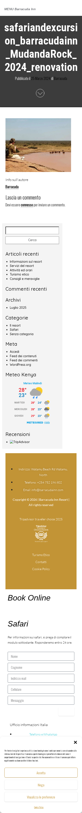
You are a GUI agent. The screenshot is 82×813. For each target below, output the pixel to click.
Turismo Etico (41, 555)
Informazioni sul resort (26, 262)
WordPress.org (20, 365)
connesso (27, 204)
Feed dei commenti (24, 360)
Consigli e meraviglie (25, 279)
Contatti (41, 562)
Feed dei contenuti (23, 356)
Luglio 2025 (18, 308)
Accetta (41, 772)
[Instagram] (41, 574)
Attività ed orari (21, 270)
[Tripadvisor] (49, 574)
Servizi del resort (22, 266)
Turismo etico (19, 274)
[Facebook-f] (33, 574)
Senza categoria (21, 334)
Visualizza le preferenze (41, 797)
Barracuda (60, 78)
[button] (75, 742)
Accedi (14, 352)
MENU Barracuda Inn (20, 9)
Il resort (15, 325)
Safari (14, 330)
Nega (41, 784)
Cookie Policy (39, 807)
